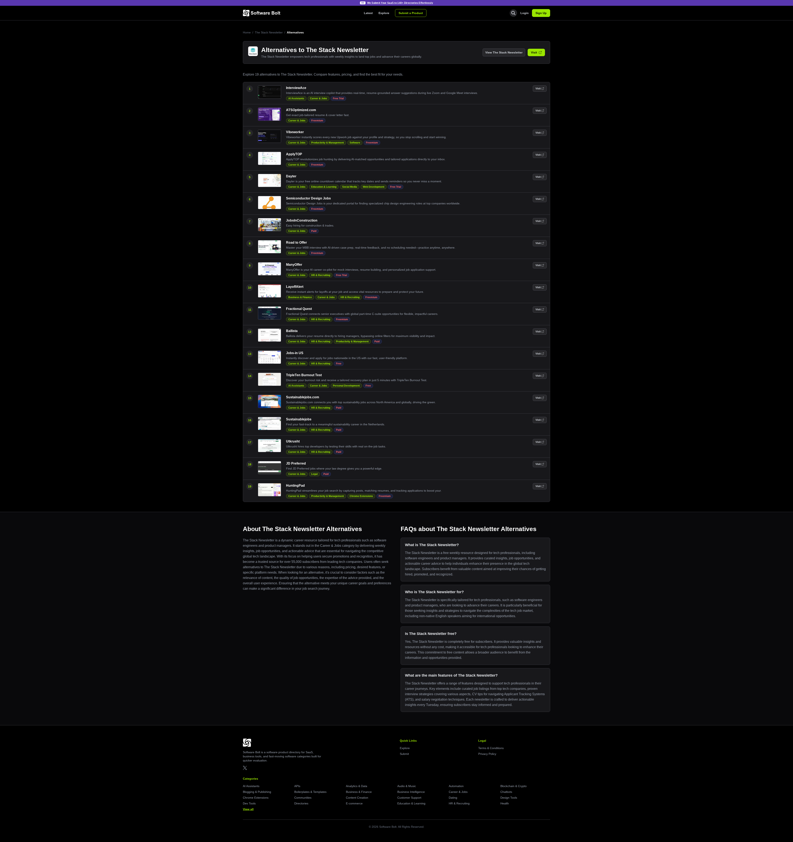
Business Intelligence (411, 791)
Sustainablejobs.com (302, 397)
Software (355, 142)
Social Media (349, 186)
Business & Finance (300, 297)
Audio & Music (406, 786)
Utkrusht (293, 441)
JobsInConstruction (301, 220)
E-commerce (354, 803)
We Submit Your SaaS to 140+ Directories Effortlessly (400, 2)
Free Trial (338, 98)
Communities (302, 797)
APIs (297, 786)
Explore (384, 13)
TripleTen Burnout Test (304, 375)
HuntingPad (295, 485)
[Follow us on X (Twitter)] (245, 768)
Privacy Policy (487, 753)
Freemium (317, 120)
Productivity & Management (327, 142)
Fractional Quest (299, 309)
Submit (404, 753)
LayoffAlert (294, 286)
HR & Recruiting (320, 275)
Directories (301, 803)
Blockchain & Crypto (513, 786)
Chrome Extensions (361, 496)
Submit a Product (411, 13)
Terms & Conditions (491, 748)
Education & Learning (323, 186)
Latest (368, 13)
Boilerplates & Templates (310, 791)
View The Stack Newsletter (503, 52)
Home (247, 32)
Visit (534, 52)
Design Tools (508, 797)
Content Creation (357, 797)
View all (248, 809)
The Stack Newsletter (269, 32)
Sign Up (541, 13)
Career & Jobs (318, 98)
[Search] (513, 13)
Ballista (292, 331)
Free (338, 363)
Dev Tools (249, 803)
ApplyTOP (294, 154)
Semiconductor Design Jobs (308, 198)
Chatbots (506, 791)
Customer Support (409, 797)
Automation (456, 786)
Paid (313, 231)
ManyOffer (294, 264)
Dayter (291, 176)
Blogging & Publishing (257, 791)
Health (504, 803)
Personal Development (346, 385)
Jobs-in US (294, 353)
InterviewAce (296, 88)
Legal (314, 474)
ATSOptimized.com (301, 110)
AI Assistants (296, 98)
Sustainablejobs (298, 419)
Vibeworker (295, 132)
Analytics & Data (356, 786)
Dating (453, 797)
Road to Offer (296, 242)
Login (524, 13)
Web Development (373, 186)
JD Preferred (296, 463)
